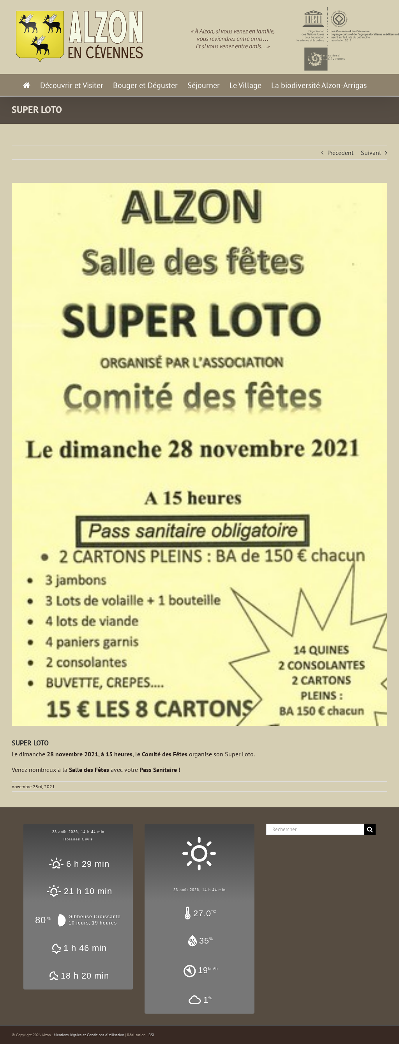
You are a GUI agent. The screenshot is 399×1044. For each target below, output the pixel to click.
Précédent (340, 152)
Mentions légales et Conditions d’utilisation (89, 1034)
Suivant (371, 152)
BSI (151, 1034)
